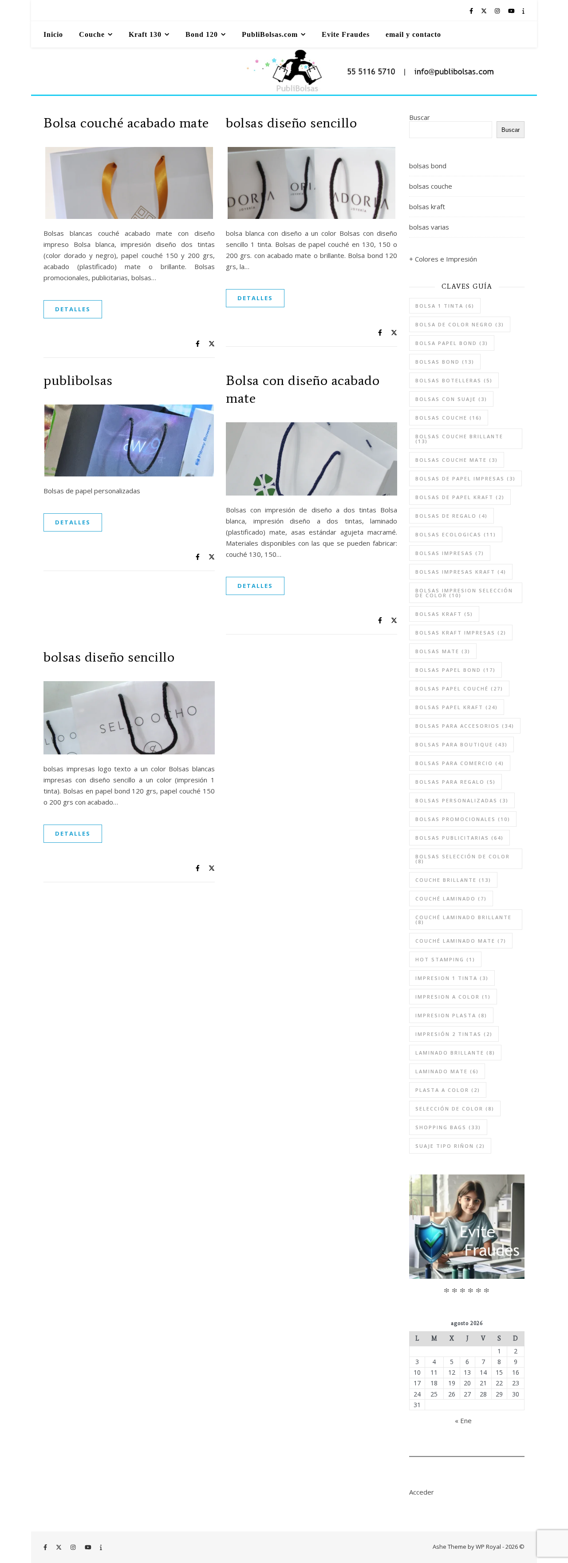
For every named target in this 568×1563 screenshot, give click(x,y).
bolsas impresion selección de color (464, 593)
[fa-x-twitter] (484, 11)
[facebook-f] (471, 11)
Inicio (53, 34)
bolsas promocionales (462, 819)
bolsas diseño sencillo (291, 122)
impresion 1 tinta (452, 978)
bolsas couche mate (456, 459)
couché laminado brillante (463, 919)
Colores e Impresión (446, 258)
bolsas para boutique (461, 744)
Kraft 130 (145, 34)
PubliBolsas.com (270, 34)
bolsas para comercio (459, 763)
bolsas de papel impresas (465, 478)
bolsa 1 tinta (444, 305)
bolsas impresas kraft (460, 571)
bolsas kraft (427, 206)
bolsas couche (430, 186)
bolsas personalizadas (462, 800)
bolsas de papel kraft (460, 497)
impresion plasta (451, 1015)
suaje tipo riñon (450, 1145)
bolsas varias (429, 226)
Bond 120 (201, 34)
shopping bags (448, 1127)
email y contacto (413, 34)
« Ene (463, 1420)
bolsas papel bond (455, 669)
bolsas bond (427, 165)
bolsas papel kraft (456, 707)
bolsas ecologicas (455, 534)
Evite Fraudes (346, 34)
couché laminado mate (460, 940)
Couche (92, 34)
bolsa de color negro (459, 324)
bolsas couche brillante (459, 438)
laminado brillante (455, 1052)
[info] (523, 11)
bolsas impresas (449, 553)
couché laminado (451, 898)
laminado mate (447, 1071)
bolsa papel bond (451, 343)
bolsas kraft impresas (460, 632)
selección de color (454, 1108)
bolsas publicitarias (459, 837)
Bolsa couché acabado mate (126, 122)
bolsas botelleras (454, 380)
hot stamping (445, 959)
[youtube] (512, 11)
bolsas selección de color (462, 859)
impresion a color (453, 996)
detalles (73, 309)
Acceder (421, 1492)
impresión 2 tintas (454, 1034)
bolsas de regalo (451, 515)
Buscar (419, 117)
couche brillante (453, 880)
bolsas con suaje (451, 399)
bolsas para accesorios (464, 725)
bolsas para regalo (455, 781)
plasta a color (447, 1090)
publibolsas (78, 380)
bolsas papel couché (459, 688)
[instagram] (498, 11)
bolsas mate (442, 651)
